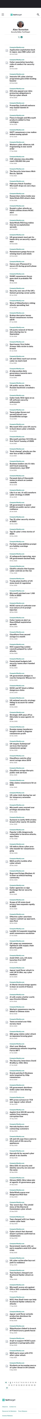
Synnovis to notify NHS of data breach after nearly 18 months (23, 821)
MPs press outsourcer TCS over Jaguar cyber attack (21, 1101)
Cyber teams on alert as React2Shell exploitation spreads (20, 622)
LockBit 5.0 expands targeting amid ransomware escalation (23, 932)
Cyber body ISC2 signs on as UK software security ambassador (22, 400)
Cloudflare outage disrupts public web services (21, 771)
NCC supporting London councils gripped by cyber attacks (21, 649)
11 (28, 1382)
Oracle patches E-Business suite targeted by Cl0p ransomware (21, 1075)
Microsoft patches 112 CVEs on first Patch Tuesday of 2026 (23, 440)
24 (32, 1385)
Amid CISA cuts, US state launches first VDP (21, 959)
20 (21, 1385)
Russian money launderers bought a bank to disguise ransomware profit (21, 731)
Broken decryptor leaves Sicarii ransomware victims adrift (21, 317)
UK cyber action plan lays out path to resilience (22, 1261)
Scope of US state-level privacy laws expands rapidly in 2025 (22, 904)
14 (35, 1382)
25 (35, 1385)
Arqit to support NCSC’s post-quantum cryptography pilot (23, 1342)
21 (24, 1385)
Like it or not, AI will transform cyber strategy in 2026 (23, 494)
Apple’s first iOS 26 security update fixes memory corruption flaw (22, 1114)
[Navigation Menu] (3, 14)
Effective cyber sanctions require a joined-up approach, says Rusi (22, 919)
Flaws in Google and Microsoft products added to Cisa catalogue (23, 120)
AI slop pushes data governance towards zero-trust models (21, 373)
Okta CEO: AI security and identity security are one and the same (22, 1168)
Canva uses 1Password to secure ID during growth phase (23, 265)
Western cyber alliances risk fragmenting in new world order (22, 146)
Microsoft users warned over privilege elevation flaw (22, 808)
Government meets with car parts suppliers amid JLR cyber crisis (23, 1248)
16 (11, 1385)
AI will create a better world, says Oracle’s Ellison (22, 998)
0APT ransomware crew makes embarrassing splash (23, 133)
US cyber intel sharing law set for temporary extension (23, 796)
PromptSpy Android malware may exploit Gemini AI (22, 106)
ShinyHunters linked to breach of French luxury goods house (23, 1329)
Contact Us (12, 1406)
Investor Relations (7, 1415)
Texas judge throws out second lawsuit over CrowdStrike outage (20, 414)
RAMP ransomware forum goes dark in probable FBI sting (21, 278)
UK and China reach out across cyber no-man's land (23, 360)
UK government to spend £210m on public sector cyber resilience (22, 507)
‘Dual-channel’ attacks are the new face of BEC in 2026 (23, 452)
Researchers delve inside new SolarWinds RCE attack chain (22, 197)
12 (30, 1382)
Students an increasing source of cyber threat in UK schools (23, 1366)
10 (26, 1382)
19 (19, 1385)
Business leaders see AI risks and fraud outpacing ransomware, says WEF (22, 466)
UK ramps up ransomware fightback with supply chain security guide (22, 945)
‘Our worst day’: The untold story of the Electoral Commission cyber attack (21, 1207)
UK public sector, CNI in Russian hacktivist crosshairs (22, 386)
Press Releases (22, 1411)
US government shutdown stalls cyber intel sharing (21, 1088)
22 (26, 1385)
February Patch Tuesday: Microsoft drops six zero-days (22, 185)
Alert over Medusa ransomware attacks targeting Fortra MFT (23, 1048)
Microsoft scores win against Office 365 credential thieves (22, 1288)
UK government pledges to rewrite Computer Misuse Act (23, 677)
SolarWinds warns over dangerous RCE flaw (20, 1193)
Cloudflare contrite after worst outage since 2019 (20, 759)
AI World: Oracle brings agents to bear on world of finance (23, 986)
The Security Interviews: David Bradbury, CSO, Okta (23, 1062)
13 (33, 1382)
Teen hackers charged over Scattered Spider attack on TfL (21, 1275)
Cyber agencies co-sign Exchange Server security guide (21, 890)
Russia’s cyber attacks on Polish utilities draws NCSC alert (21, 210)
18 (16, 1385)
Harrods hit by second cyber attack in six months (22, 1154)
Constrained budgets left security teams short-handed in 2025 (22, 663)
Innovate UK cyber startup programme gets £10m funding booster (23, 78)
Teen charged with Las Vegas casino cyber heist (22, 1220)
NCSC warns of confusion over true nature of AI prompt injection (23, 608)
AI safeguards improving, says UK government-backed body (23, 557)
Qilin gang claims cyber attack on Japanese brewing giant (23, 1035)
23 (29, 1385)
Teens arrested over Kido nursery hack (20, 1023)
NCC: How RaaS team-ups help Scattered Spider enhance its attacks (23, 1301)
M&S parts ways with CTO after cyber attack (21, 1354)
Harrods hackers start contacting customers (19, 1128)
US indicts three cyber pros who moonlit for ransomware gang (22, 848)
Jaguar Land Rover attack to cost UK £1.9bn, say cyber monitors (22, 972)
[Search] (38, 14)
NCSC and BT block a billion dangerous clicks (22, 689)
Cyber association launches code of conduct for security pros (22, 64)
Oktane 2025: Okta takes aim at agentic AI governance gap (22, 1181)
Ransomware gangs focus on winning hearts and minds (22, 253)
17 (14, 1385)
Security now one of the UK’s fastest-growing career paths (22, 292)
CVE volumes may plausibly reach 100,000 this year (21, 160)
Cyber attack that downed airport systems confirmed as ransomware (22, 1233)
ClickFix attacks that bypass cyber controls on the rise (22, 570)
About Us (5, 1406)
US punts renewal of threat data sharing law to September (21, 332)
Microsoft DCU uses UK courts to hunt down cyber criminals (23, 428)
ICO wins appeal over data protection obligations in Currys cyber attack (21, 93)
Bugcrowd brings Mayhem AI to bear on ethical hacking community (22, 875)
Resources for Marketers (9, 1411)
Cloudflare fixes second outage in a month (20, 635)
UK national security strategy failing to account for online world (22, 702)
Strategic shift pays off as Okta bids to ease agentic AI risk (22, 717)
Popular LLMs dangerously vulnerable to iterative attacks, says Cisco (23, 834)
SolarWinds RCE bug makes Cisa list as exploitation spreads (22, 225)
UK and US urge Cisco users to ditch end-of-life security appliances (23, 1141)
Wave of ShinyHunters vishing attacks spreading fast (22, 304)
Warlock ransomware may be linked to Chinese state (22, 1010)
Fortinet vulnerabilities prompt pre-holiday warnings (23, 545)
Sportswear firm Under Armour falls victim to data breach (21, 346)
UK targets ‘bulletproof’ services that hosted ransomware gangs (20, 746)
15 (9, 1385)
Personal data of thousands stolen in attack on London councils (21, 480)
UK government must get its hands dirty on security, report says (23, 239)
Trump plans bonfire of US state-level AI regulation (21, 582)
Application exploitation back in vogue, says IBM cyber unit (22, 51)
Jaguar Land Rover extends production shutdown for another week (21, 1316)
